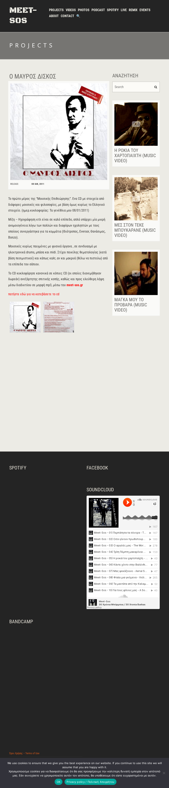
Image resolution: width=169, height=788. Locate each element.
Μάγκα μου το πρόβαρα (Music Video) (130, 305)
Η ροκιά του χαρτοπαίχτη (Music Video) (135, 155)
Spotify (113, 10)
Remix (133, 10)
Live (124, 10)
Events (145, 10)
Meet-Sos (23, 15)
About (54, 16)
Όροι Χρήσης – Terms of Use (24, 753)
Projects (56, 10)
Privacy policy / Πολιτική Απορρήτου (90, 781)
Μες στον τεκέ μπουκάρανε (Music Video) (135, 230)
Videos (71, 10)
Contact (67, 16)
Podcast (98, 10)
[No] (164, 773)
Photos (83, 10)
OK (59, 781)
